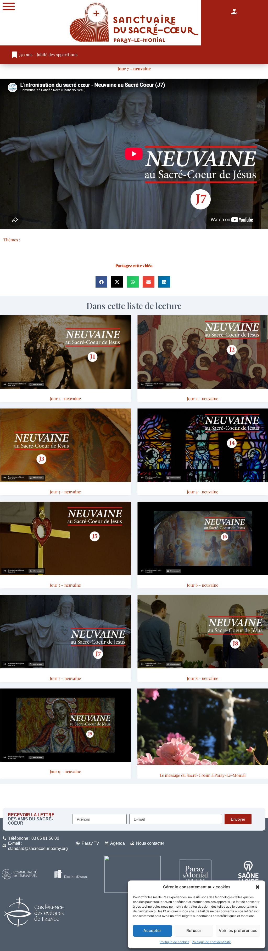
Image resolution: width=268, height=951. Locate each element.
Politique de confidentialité (211, 942)
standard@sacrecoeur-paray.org (38, 848)
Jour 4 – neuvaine (202, 491)
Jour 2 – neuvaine (202, 398)
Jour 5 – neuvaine (65, 585)
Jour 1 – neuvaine (65, 398)
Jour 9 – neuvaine (65, 771)
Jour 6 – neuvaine (202, 585)
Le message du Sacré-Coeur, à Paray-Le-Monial (203, 775)
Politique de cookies (174, 942)
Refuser (193, 930)
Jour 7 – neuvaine (134, 68)
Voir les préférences (238, 930)
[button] (257, 887)
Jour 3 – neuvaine (65, 491)
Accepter (152, 930)
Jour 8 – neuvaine (202, 678)
